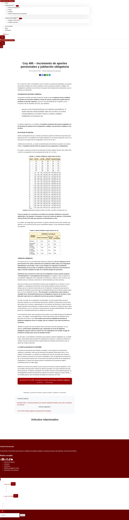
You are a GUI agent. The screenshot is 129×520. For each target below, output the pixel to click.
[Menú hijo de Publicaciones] (17, 6)
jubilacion (56, 392)
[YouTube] (12, 460)
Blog (6, 28)
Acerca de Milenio (9, 462)
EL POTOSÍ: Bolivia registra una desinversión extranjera (34, 411)
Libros (10, 9)
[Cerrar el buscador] (2, 511)
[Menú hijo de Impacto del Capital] (20, 18)
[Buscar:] (10, 515)
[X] (40, 75)
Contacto (6, 464)
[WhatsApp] (47, 75)
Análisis (10, 11)
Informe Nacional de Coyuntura (17, 13)
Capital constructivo (14, 20)
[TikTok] (9, 460)
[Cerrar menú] (0, 479)
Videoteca (8, 30)
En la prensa (8, 26)
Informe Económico (14, 7)
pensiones (63, 392)
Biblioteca (6, 34)
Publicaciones (7, 484)
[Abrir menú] (1, 46)
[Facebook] (42, 75)
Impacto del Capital (8, 496)
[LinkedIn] (49, 75)
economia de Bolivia (36, 392)
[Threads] (45, 75)
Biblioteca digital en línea (11, 468)
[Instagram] (5, 460)
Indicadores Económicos (11, 470)
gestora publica (47, 392)
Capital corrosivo (13, 22)
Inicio (6, 3)
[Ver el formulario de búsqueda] (2, 37)
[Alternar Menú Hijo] (13, 484)
